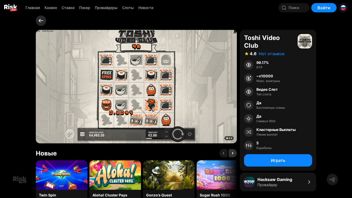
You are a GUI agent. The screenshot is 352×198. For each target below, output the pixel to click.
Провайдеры (106, 7)
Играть (278, 160)
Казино (51, 7)
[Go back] (41, 20)
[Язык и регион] (343, 7)
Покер (84, 7)
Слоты (128, 7)
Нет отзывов (271, 53)
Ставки (68, 7)
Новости (145, 7)
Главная (33, 7)
